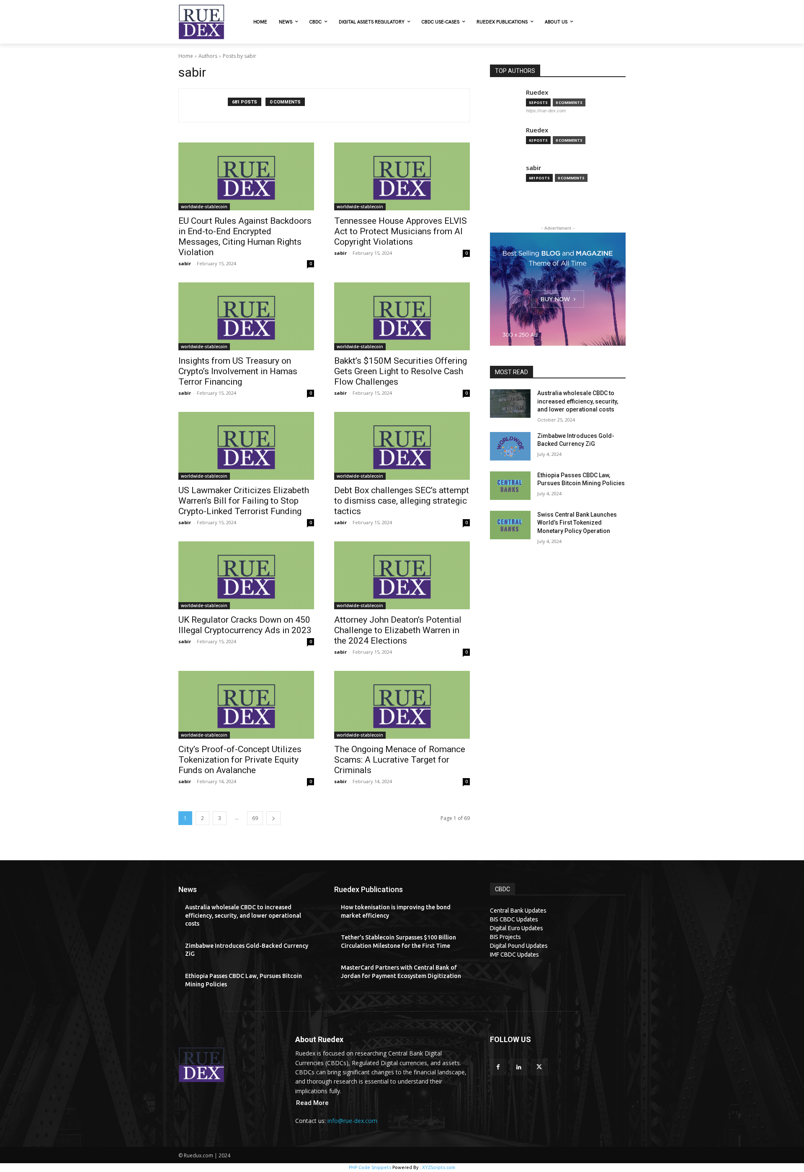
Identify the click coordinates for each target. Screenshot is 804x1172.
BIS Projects (505, 937)
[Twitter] (539, 1067)
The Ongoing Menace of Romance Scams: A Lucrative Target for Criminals (399, 759)
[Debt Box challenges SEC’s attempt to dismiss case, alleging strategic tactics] (402, 446)
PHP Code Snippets (370, 1167)
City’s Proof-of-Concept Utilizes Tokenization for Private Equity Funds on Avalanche (240, 759)
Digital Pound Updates (519, 945)
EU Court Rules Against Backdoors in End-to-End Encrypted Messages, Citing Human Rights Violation (245, 236)
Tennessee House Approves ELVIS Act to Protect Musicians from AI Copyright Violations (400, 231)
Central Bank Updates (518, 910)
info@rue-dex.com (352, 1121)
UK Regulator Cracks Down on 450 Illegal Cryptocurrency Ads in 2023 (245, 625)
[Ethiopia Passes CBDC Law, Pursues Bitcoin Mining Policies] (510, 485)
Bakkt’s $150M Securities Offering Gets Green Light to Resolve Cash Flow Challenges (400, 371)
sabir (184, 263)
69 (255, 818)
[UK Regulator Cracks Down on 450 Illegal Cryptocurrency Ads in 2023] (246, 575)
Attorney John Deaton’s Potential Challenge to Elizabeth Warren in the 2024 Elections (397, 630)
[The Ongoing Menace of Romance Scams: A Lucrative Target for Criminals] (402, 705)
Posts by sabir (239, 56)
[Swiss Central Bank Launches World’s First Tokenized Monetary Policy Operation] (510, 525)
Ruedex (537, 92)
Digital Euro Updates (516, 928)
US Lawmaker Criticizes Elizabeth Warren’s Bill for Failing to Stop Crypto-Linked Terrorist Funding (243, 500)
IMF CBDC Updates (514, 954)
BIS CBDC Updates (514, 919)
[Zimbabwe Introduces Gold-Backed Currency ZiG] (510, 446)
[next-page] (273, 818)
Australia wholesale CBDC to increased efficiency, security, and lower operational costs (577, 401)
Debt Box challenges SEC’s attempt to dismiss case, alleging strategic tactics (401, 500)
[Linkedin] (518, 1067)
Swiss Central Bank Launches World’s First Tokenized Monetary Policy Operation (577, 522)
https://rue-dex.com (546, 110)
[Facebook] (498, 1067)
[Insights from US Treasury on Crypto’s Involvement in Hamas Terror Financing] (246, 316)
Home (185, 56)
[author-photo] (208, 105)
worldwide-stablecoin (204, 207)
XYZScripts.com (438, 1167)
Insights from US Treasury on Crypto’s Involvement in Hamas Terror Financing (237, 371)
